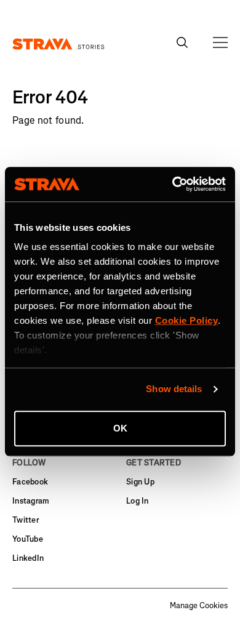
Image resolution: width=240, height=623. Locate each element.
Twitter (25, 520)
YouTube (27, 539)
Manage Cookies (199, 606)
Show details (174, 389)
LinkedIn (28, 558)
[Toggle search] (182, 42)
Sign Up (140, 481)
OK (120, 428)
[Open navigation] (220, 42)
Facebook (30, 481)
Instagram (30, 501)
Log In (137, 501)
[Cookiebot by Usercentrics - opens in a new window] (172, 184)
